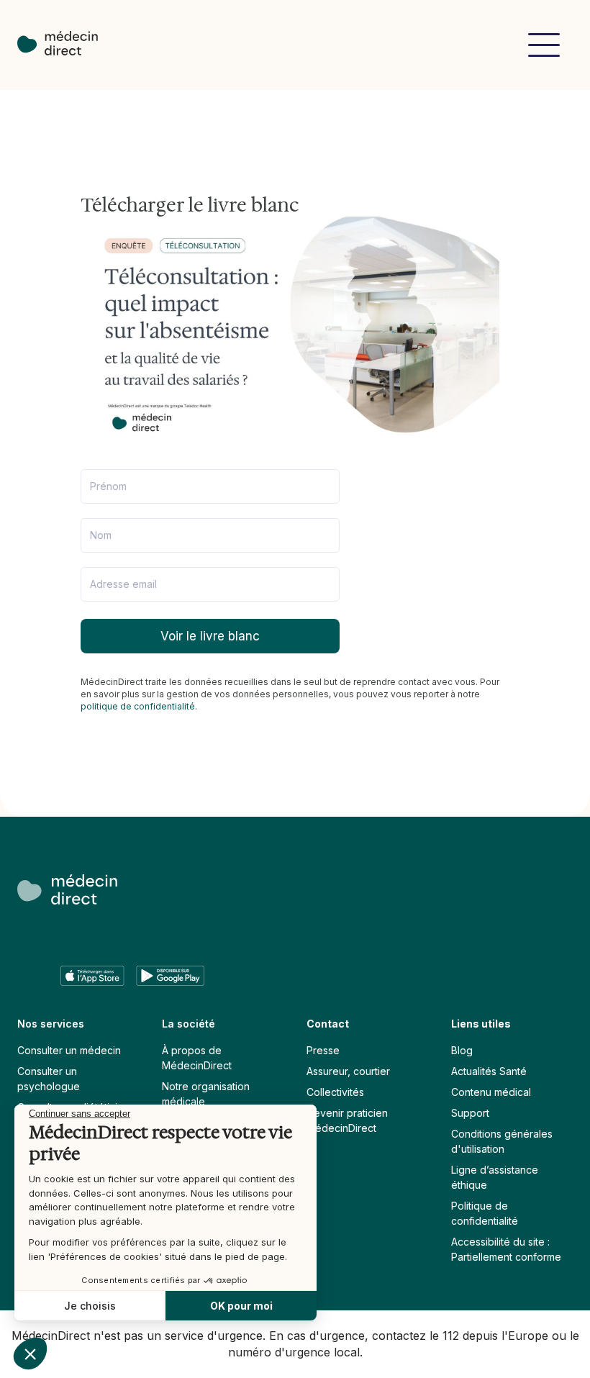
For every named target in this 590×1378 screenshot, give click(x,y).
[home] (64, 45)
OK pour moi (241, 1306)
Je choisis (90, 1306)
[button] (544, 45)
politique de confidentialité (138, 706)
